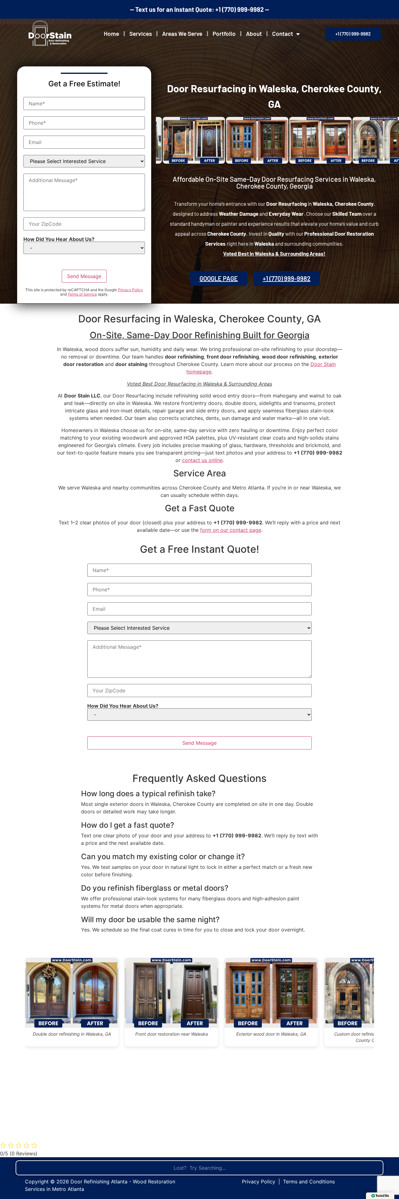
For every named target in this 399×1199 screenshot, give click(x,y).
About (254, 33)
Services (140, 33)
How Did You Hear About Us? (58, 239)
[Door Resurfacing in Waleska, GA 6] (357, 140)
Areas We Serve (182, 33)
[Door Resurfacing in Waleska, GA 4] (231, 140)
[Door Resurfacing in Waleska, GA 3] (167, 140)
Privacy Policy (130, 289)
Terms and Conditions (309, 1181)
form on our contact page (230, 530)
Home (111, 33)
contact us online (202, 460)
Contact (282, 33)
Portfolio (224, 33)
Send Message (84, 276)
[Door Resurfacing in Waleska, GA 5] (294, 140)
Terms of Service (82, 294)
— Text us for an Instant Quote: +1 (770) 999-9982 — (199, 9)
